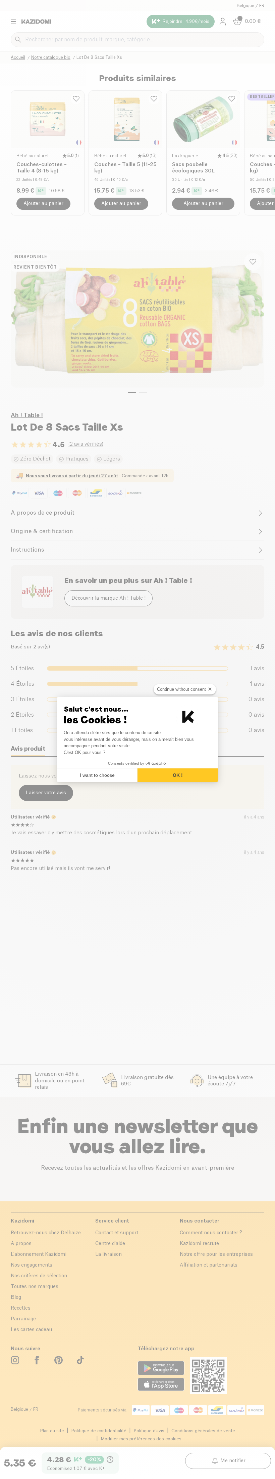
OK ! (178, 775)
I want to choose (97, 775)
